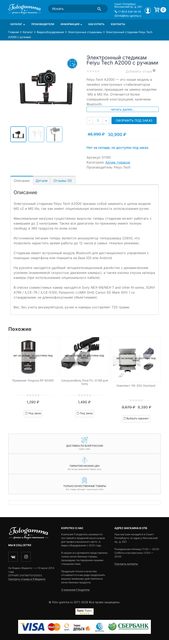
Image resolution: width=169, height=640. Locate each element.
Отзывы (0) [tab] (63, 181)
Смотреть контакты (126, 563)
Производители (42, 24)
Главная (13, 32)
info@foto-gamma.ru (129, 15)
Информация (70, 24)
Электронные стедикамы (85, 32)
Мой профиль (148, 10)
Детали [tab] (42, 181)
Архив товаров (117, 162)
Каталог (16, 24)
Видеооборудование (50, 32)
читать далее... (123, 109)
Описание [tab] (22, 181)
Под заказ (34, 413)
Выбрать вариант (138, 418)
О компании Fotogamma (75, 589)
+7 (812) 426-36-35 (129, 11)
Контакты (118, 24)
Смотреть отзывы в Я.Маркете (26, 579)
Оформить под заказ (134, 120)
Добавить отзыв (139, 71)
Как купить (96, 24)
